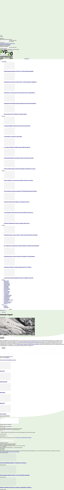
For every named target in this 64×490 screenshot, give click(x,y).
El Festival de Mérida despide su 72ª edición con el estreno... (13, 462)
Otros (3, 304)
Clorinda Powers (7, 284)
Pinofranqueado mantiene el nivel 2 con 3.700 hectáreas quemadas (18, 71)
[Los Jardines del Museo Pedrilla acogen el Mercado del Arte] (9, 145)
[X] (5, 352)
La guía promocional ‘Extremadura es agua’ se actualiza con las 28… (19, 277)
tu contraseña (11, 41)
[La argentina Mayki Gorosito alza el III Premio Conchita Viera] (9, 123)
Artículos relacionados (5, 360)
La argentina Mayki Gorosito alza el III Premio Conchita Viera (17, 125)
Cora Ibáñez (6, 286)
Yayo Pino (5, 303)
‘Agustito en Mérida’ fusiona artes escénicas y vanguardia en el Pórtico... (16, 487)
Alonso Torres (6, 280)
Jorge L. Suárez (7, 292)
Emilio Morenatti (3, 381)
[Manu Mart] (5, 401)
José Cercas (6, 294)
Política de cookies (16, 451)
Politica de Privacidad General (5, 44)
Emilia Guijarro (6, 287)
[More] (23, 352)
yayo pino (3, 348)
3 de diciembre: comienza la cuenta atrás (13, 136)
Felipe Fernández (7, 289)
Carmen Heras (6, 282)
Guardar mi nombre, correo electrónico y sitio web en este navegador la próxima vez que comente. (18, 432)
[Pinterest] (8, 352)
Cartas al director (7, 283)
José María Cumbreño (8, 295)
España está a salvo (9, 356)
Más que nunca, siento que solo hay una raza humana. (27, 344)
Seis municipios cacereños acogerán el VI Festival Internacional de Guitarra (20, 191)
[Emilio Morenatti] (5, 379)
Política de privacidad (8, 451)
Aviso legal (2, 451)
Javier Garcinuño (7, 291)
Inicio (1, 310)
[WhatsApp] (16, 352)
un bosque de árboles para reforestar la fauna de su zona (31, 341)
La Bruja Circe (6, 298)
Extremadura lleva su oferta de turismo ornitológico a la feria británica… (19, 256)
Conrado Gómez (7, 285)
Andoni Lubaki (3, 414)
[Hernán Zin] (5, 369)
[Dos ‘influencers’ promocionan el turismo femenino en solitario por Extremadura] (9, 243)
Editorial (5, 305)
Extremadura (4, 61)
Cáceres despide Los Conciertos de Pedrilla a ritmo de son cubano (18, 180)
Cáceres (3, 116)
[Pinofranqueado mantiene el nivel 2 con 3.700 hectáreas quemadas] (9, 69)
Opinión (3, 279)
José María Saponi (7, 296)
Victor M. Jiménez (7, 302)
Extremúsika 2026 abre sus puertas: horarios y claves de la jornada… (19, 158)
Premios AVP (6, 307)
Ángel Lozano (6, 281)
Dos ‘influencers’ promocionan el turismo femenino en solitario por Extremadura (21, 245)
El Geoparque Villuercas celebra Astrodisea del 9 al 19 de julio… (18, 267)
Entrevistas (6, 306)
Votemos (7, 357)
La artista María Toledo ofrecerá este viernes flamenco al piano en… (19, 212)
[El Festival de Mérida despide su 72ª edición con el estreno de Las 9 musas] (8, 460)
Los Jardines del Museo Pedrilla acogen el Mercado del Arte (17, 147)
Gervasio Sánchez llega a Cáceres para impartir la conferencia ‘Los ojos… (20, 168)
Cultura (3, 170)
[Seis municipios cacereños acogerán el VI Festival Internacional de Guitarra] (9, 189)
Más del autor (13, 360)
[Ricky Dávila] (5, 390)
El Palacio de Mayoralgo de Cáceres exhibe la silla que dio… (17, 223)
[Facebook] (1, 352)
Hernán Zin (2, 371)
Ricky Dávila (2, 392)
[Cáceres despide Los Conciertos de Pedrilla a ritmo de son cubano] (9, 178)
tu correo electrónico (12, 47)
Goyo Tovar (6, 290)
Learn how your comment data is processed (23, 437)
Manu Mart (2, 403)
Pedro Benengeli (7, 297)
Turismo (3, 225)
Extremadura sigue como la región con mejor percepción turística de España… (21, 235)
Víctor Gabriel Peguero (8, 301)
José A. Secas (6, 293)
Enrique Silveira (6, 288)
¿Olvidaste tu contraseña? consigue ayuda (7, 43)
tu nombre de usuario (13, 40)
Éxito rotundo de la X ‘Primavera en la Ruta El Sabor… (15, 114)
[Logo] (0, 59)
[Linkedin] (12, 352)
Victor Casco (6, 300)
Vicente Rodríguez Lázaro (8, 299)
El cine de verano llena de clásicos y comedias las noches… (17, 201)
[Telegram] (19, 352)
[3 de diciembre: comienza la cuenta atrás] (9, 134)
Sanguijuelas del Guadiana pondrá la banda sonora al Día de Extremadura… (20, 103)
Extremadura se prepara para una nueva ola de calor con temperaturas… (19, 92)
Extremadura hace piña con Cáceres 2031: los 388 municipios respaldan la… (20, 82)
